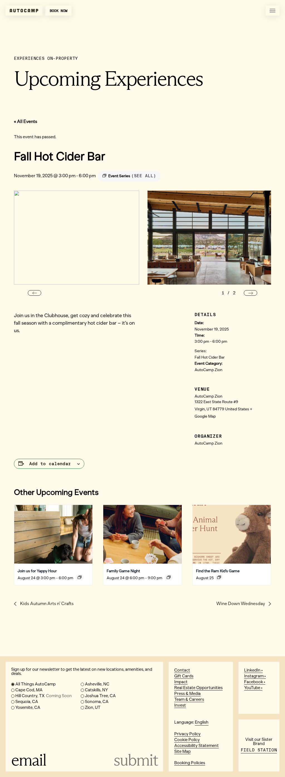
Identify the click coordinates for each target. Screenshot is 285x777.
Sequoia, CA (26, 701)
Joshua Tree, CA (100, 695)
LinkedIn (252, 670)
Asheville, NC (97, 684)
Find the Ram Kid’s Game (218, 571)
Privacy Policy (187, 733)
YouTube (252, 687)
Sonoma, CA (97, 701)
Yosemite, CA (27, 707)
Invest (180, 705)
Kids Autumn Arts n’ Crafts (46, 603)
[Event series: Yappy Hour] (80, 577)
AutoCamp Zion (208, 369)
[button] (34, 293)
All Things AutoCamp (35, 684)
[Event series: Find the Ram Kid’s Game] (219, 577)
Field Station (259, 750)
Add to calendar (50, 464)
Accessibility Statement (196, 745)
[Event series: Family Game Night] (169, 577)
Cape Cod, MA (29, 689)
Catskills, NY (96, 689)
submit (136, 759)
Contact (182, 670)
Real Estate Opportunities (198, 687)
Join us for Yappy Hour (37, 571)
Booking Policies (189, 762)
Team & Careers (189, 699)
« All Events (25, 121)
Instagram (254, 676)
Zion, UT (92, 707)
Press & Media (187, 693)
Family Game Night (123, 571)
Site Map (182, 751)
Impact (181, 681)
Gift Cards (183, 676)
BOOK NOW (58, 10)
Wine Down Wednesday (241, 603)
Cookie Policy (187, 739)
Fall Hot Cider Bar (210, 357)
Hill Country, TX (43, 695)
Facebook (253, 681)
